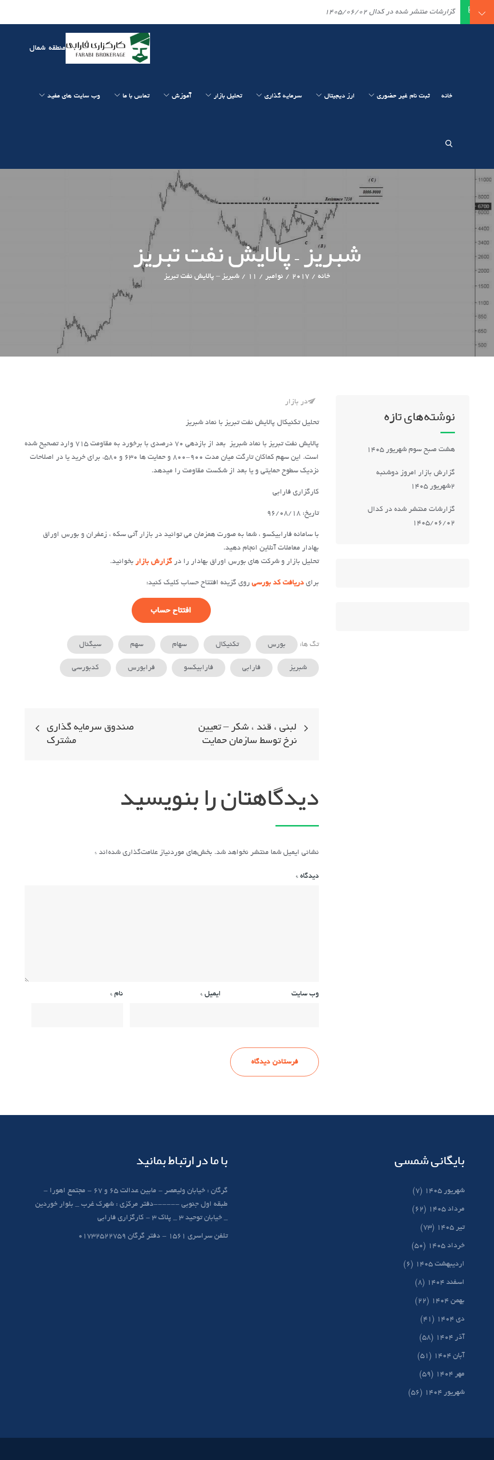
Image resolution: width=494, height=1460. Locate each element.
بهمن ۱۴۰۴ (448, 1301)
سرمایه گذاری (283, 96)
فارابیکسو (198, 668)
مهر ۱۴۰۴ (450, 1374)
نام (116, 994)
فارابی (251, 668)
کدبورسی (85, 668)
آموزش (182, 96)
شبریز (298, 668)
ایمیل (210, 994)
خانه (447, 96)
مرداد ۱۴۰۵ (446, 1209)
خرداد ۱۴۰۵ (446, 1246)
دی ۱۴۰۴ (451, 1319)
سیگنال (90, 644)
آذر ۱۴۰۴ (450, 1337)
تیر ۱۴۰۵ (451, 1227)
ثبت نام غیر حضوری (403, 96)
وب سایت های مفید (73, 96)
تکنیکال (227, 644)
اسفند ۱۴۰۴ (446, 1282)
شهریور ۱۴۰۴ (445, 1392)
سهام (179, 644)
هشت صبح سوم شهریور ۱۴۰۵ (411, 450)
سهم (136, 644)
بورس (277, 644)
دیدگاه (307, 876)
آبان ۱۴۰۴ (449, 1356)
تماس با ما (136, 96)
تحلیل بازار (228, 96)
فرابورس (141, 668)
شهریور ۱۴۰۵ (445, 1191)
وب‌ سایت (305, 994)
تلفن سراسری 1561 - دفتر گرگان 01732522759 (153, 1236)
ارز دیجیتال (339, 96)
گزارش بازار (154, 561)
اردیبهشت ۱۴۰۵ (440, 1264)
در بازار (296, 402)
